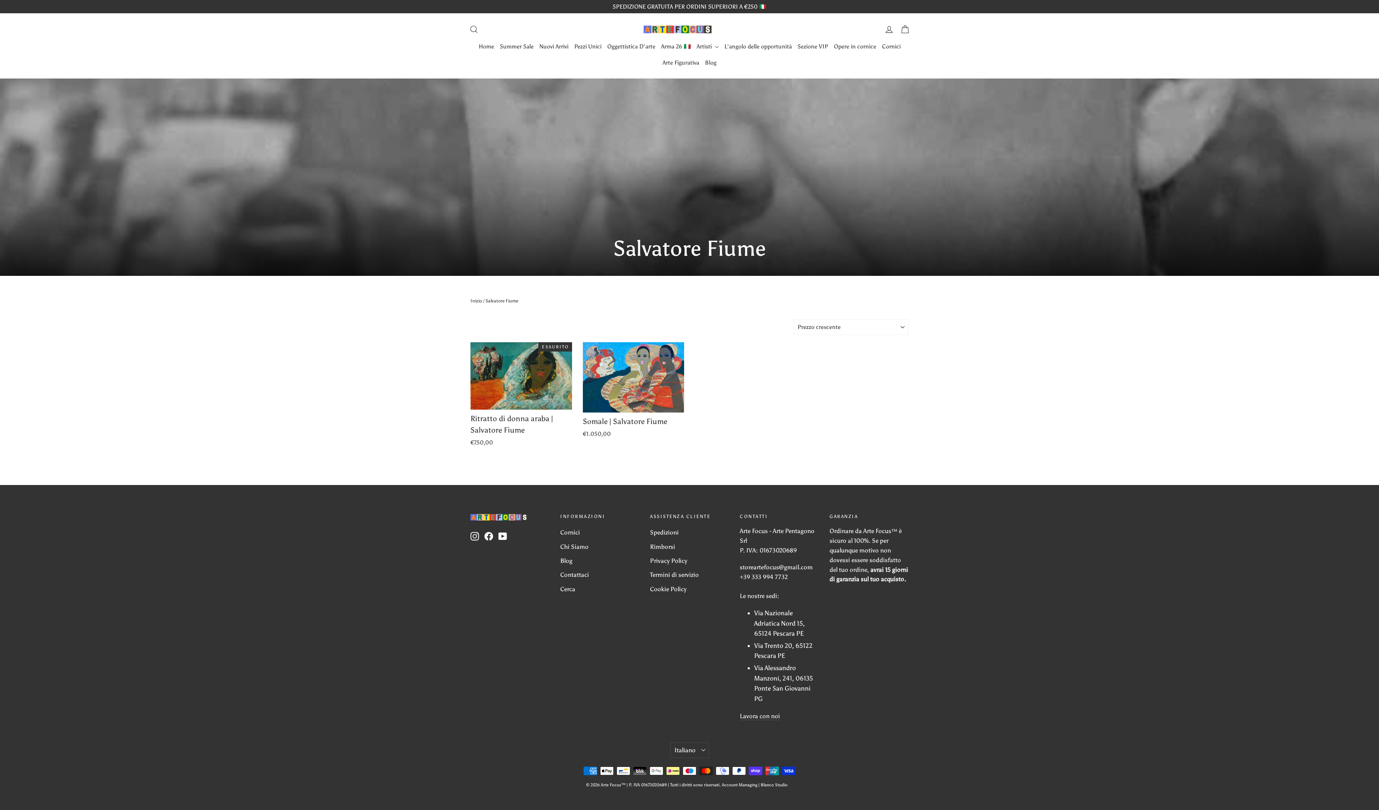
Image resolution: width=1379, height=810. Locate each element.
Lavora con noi (760, 716)
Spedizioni (664, 532)
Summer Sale (517, 46)
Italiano (685, 750)
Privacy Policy (668, 560)
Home (486, 46)
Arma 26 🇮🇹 (676, 46)
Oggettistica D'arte (631, 46)
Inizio (476, 300)
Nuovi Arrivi (553, 46)
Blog (710, 62)
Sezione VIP (813, 46)
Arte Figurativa (681, 62)
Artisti (705, 46)
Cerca (567, 589)
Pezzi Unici (588, 46)
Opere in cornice (855, 46)
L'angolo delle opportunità (758, 46)
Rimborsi (662, 546)
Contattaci (574, 574)
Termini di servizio (674, 574)
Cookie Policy (668, 589)
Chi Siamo (574, 546)
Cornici (891, 46)
